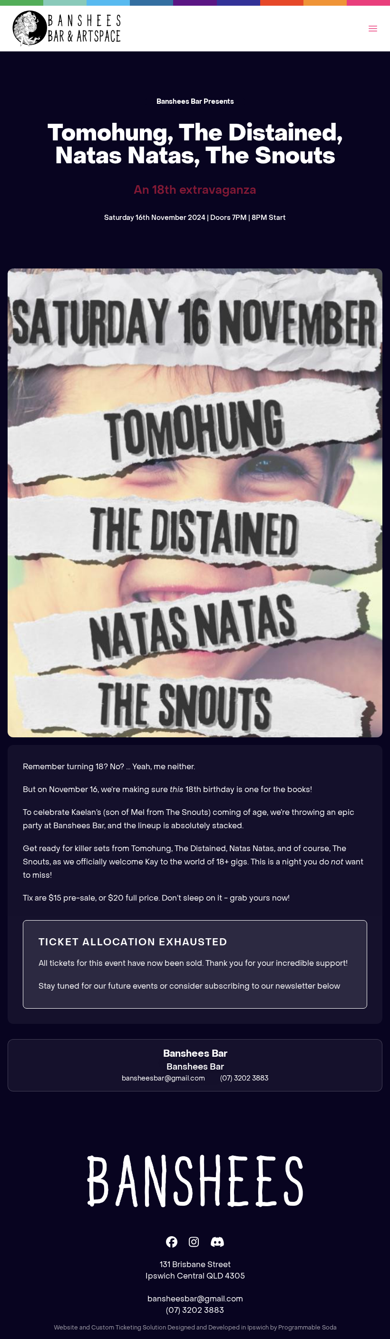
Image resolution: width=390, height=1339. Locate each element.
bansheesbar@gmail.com (195, 1299)
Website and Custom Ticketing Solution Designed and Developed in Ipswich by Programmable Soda (195, 1327)
